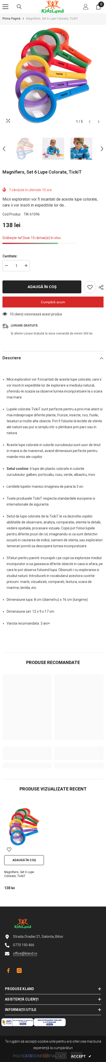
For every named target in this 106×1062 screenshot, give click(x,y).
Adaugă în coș (42, 287)
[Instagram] (19, 970)
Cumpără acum (53, 302)
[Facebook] (7, 970)
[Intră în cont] (85, 6)
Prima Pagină (11, 18)
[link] (27, 753)
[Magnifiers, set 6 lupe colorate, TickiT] (24, 826)
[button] (89, 121)
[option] (53, 75)
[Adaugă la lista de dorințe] (90, 287)
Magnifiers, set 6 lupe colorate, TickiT (19, 874)
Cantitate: (10, 256)
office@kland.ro (25, 953)
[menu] (5, 7)
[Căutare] (19, 7)
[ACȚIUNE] (100, 287)
